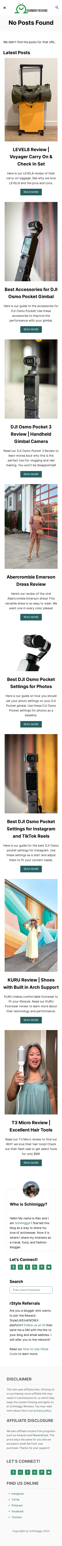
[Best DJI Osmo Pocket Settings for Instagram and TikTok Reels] (31, 775)
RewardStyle (40, 1435)
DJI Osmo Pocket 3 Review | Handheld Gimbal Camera (31, 434)
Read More (32, 192)
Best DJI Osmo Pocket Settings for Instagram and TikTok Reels (31, 829)
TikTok (16, 1499)
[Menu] (5, 7)
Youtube (17, 1517)
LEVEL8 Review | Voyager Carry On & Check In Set (31, 157)
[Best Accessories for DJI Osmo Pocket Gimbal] (31, 243)
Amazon (22, 1435)
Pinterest (17, 1505)
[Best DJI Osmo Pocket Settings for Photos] (31, 650)
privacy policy (42, 1410)
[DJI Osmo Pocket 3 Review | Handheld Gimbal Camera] (31, 380)
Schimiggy (22, 1223)
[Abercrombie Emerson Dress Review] (31, 528)
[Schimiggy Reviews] (31, 8)
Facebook (18, 1511)
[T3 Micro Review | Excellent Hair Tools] (31, 1073)
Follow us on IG (34, 1325)
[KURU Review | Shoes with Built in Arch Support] (31, 927)
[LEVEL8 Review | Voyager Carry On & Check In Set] (31, 101)
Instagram (18, 1493)
